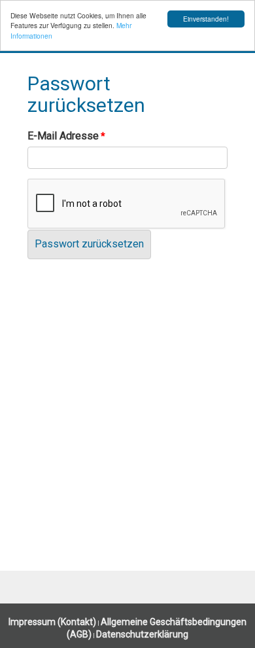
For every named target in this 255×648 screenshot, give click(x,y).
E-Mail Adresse (63, 136)
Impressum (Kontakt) (52, 622)
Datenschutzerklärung (142, 634)
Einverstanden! (206, 19)
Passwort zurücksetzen (89, 244)
